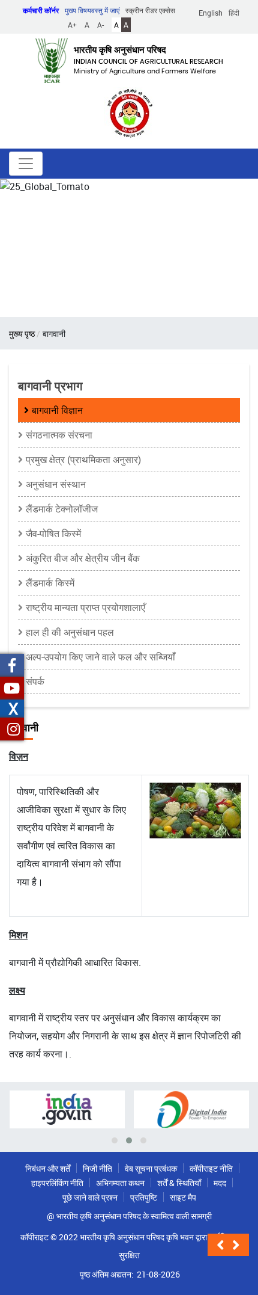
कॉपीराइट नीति (211, 1168)
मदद (220, 1183)
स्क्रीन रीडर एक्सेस (150, 10)
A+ (72, 24)
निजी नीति (97, 1168)
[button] (222, 1245)
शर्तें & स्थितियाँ (179, 1183)
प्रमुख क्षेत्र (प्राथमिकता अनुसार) (83, 459)
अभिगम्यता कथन (120, 1183)
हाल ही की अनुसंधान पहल (70, 632)
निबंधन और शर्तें (47, 1168)
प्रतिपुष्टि (143, 1197)
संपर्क (35, 681)
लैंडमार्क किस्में (50, 582)
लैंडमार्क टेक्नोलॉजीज (62, 508)
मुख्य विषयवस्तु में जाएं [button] (92, 10)
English (211, 12)
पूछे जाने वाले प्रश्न (90, 1197)
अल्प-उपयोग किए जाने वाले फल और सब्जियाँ (100, 656)
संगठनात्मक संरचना (59, 434)
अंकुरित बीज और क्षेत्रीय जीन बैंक (83, 558)
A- (100, 24)
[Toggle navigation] (26, 164)
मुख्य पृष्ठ (22, 333)
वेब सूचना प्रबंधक (151, 1168)
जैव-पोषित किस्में (53, 533)
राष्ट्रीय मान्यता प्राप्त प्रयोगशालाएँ (85, 607)
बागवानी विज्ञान (57, 410)
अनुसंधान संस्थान (56, 484)
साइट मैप (183, 1197)
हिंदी (234, 12)
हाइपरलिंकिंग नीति (57, 1183)
